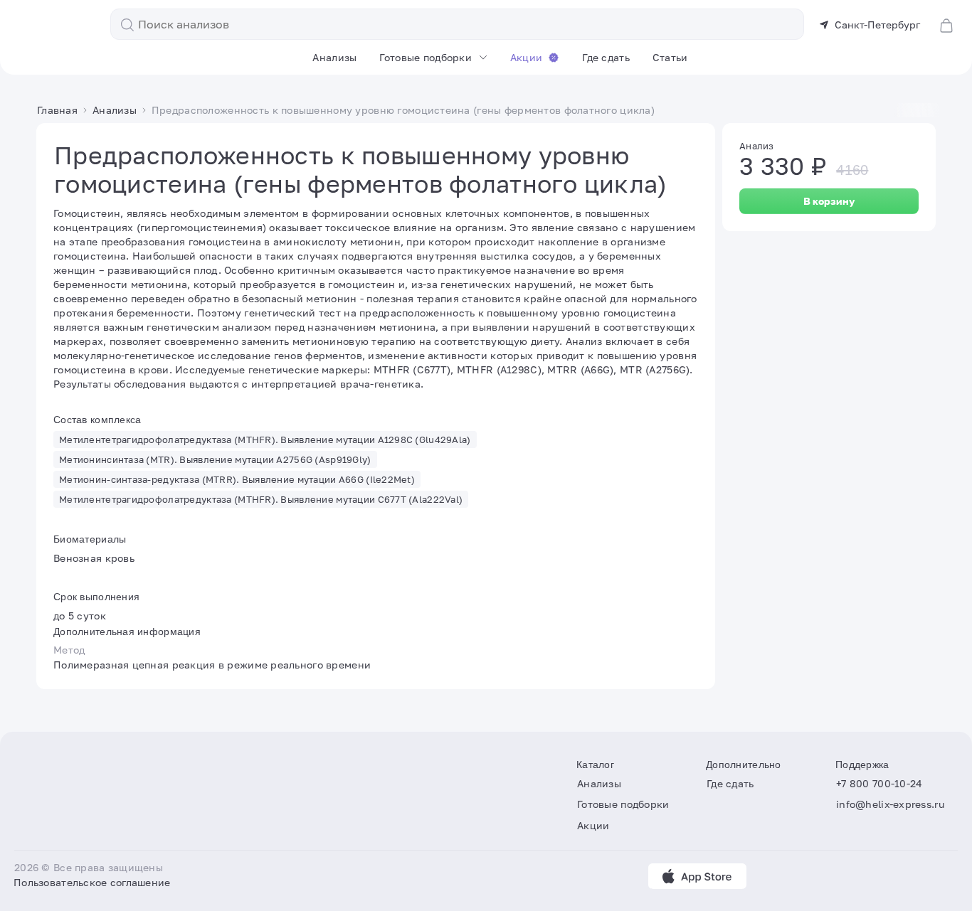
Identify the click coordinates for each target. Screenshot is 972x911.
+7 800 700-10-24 (879, 783)
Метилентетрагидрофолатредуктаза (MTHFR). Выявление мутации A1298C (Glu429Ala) (265, 439)
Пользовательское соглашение (92, 882)
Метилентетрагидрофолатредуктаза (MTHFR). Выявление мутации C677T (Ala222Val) (261, 499)
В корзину (829, 201)
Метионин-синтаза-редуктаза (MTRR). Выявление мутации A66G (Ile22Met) (237, 479)
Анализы (334, 57)
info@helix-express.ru (890, 805)
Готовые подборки (425, 57)
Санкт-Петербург (877, 24)
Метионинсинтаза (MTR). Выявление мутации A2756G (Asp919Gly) (215, 459)
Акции (526, 57)
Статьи (670, 57)
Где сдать (606, 57)
